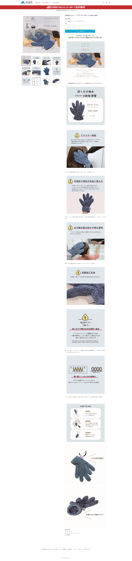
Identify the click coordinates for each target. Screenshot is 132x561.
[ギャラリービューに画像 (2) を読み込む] (36, 61)
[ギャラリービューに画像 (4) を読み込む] (57, 61)
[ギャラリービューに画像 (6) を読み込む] (36, 71)
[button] (38, 2)
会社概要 (64, 549)
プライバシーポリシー (78, 549)
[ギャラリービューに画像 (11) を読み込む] (46, 81)
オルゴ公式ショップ (67, 557)
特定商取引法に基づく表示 (48, 549)
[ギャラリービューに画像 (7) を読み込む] (46, 71)
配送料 (69, 21)
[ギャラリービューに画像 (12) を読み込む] (57, 81)
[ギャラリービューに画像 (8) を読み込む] (57, 71)
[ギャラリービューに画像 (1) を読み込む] (26, 61)
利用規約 (70, 549)
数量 (66, 23)
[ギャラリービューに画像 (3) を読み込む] (46, 61)
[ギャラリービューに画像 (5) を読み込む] (26, 71)
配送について (58, 549)
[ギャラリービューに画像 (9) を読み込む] (26, 81)
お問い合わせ (87, 549)
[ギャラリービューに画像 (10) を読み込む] (36, 81)
